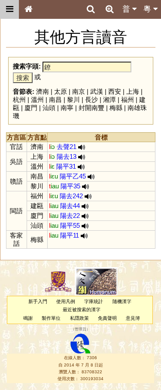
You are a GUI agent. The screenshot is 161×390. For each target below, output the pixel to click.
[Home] (28, 9)
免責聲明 (107, 318)
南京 (78, 91)
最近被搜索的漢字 (81, 309)
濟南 (42, 91)
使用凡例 (65, 301)
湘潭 (109, 99)
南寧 (67, 107)
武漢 (96, 91)
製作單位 (51, 318)
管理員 (80, 329)
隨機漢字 (121, 301)
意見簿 (133, 318)
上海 (132, 91)
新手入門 (37, 301)
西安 (114, 91)
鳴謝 (28, 318)
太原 (60, 91)
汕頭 (49, 107)
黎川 (73, 99)
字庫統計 (93, 301)
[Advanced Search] (109, 9)
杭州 (19, 99)
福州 (127, 99)
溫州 (37, 99)
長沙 (91, 99)
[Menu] (9, 9)
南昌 (55, 99)
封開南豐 (91, 107)
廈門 (30, 107)
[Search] (90, 9)
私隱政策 (79, 318)
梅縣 (115, 107)
